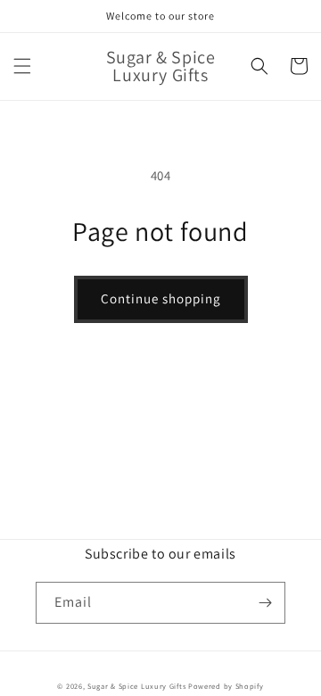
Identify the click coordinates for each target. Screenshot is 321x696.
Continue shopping (161, 298)
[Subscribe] (264, 603)
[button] (22, 66)
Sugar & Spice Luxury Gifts (136, 686)
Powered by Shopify (226, 686)
